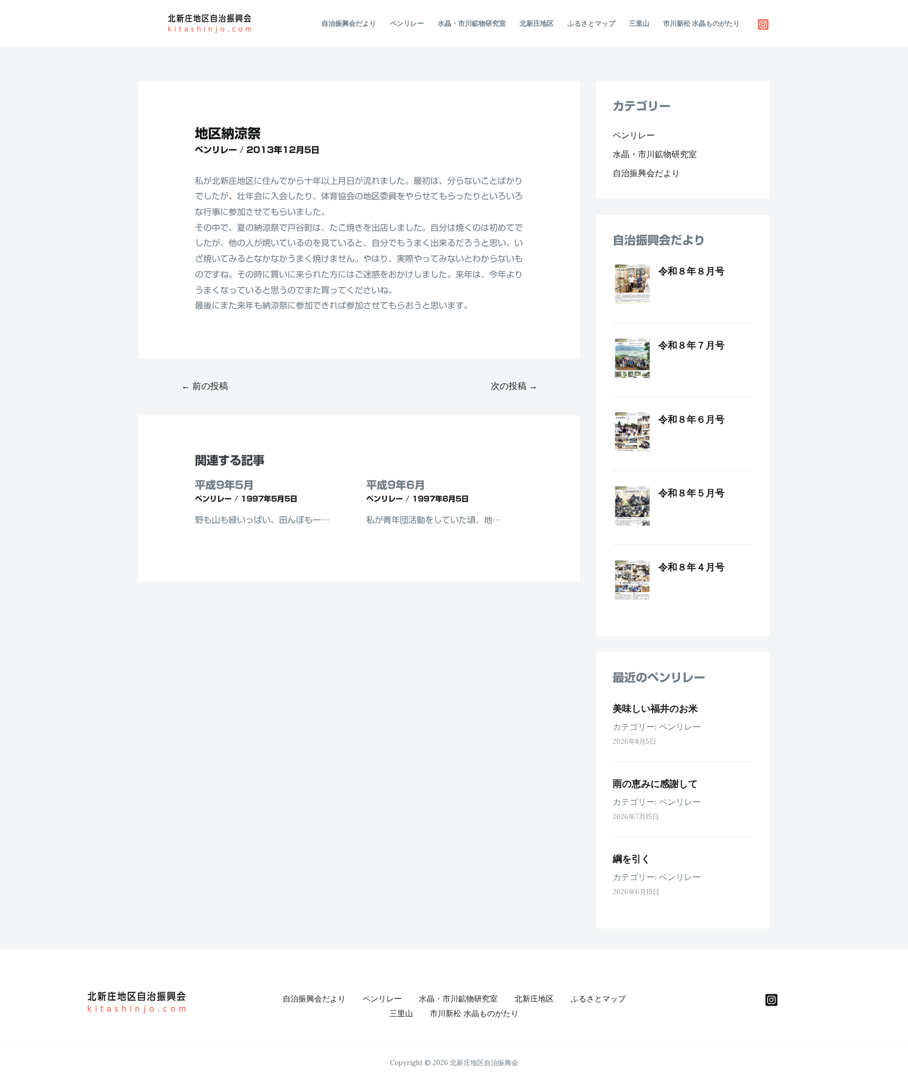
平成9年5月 (224, 484)
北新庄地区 (537, 23)
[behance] (771, 1000)
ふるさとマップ (591, 23)
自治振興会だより (349, 23)
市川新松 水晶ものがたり (701, 23)
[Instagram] (763, 24)
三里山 (639, 23)
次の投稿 (514, 386)
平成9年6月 (395, 484)
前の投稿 (204, 386)
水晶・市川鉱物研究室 (472, 23)
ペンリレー (407, 23)
